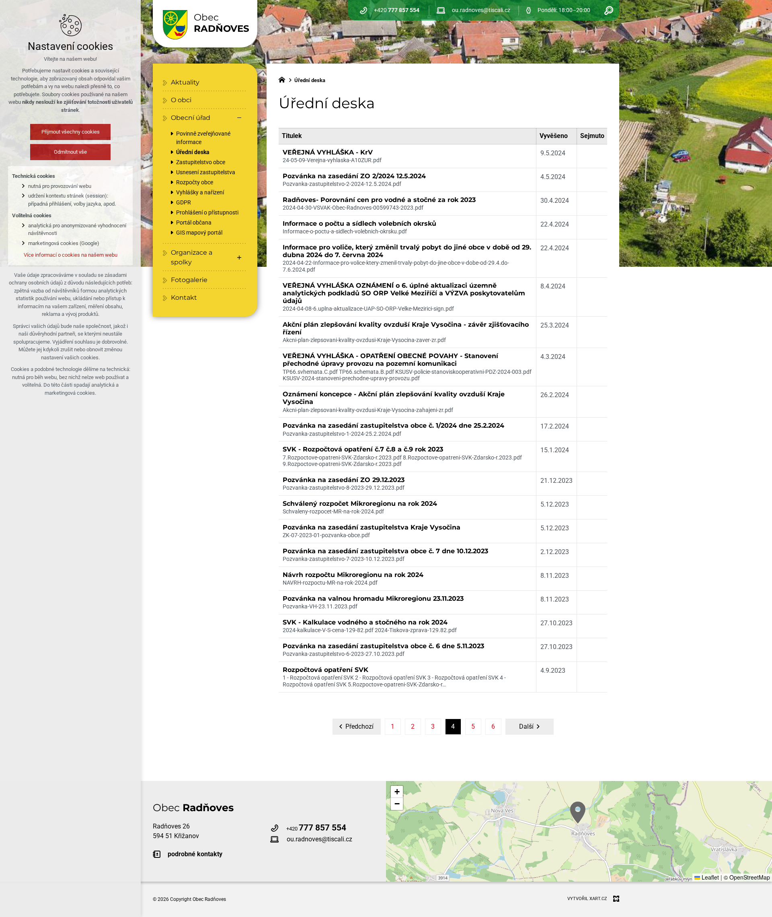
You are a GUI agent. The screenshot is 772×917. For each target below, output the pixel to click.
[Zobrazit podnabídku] (239, 257)
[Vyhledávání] (608, 10)
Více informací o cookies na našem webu (70, 255)
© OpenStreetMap (747, 877)
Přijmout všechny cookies (70, 132)
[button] (577, 812)
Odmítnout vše (70, 152)
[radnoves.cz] (284, 79)
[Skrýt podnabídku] (239, 118)
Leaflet (709, 877)
